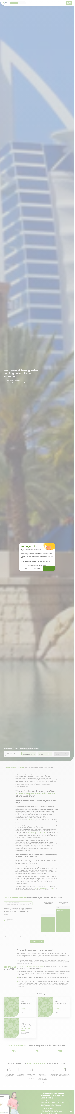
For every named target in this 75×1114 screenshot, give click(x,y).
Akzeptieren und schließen (47, 568)
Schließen (25, 568)
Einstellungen (36, 568)
